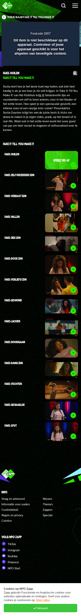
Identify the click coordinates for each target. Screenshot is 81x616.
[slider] (40, 61)
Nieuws (47, 498)
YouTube (12, 556)
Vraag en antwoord (13, 498)
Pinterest (13, 562)
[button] (67, 27)
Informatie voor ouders (16, 504)
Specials (48, 515)
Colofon (7, 520)
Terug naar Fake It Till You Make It (30, 17)
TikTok (11, 544)
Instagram (13, 550)
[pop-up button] (59, 27)
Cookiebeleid (10, 509)
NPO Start (13, 568)
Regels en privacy (12, 515)
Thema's (48, 504)
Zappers (48, 509)
